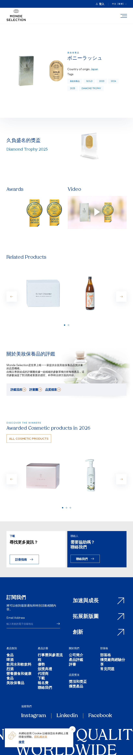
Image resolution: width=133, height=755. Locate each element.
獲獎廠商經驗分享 (112, 662)
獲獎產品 (76, 686)
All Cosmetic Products (28, 438)
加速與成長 (86, 601)
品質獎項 (74, 674)
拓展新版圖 (86, 616)
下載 (41, 678)
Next (121, 296)
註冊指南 (21, 559)
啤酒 (10, 660)
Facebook (100, 715)
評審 (72, 664)
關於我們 (74, 648)
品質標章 (51, 389)
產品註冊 (43, 648)
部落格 (104, 648)
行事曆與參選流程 (50, 657)
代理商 (43, 674)
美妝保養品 (75, 81)
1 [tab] (64, 325)
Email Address (15, 617)
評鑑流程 (16, 389)
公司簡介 (76, 655)
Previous (11, 296)
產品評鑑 (76, 660)
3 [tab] (70, 507)
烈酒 (10, 669)
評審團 (33, 389)
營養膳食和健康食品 (18, 676)
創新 (78, 632)
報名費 (43, 683)
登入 (101, 4)
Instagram (33, 715)
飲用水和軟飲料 (18, 664)
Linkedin (67, 715)
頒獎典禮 (45, 669)
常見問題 (107, 669)
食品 (10, 655)
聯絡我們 (82, 559)
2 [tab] (68, 325)
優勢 (41, 664)
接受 (21, 742)
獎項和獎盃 (78, 682)
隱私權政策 (40, 736)
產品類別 (11, 648)
